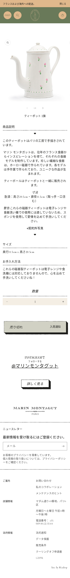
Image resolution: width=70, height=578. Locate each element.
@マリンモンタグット (35, 365)
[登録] (63, 446)
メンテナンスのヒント (49, 493)
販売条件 (41, 545)
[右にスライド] (43, 108)
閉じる (63, 4)
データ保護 (42, 539)
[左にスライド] (27, 108)
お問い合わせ (44, 480)
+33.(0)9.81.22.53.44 (45, 522)
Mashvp (63, 567)
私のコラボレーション (49, 487)
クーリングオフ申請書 (49, 551)
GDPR (39, 558)
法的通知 (41, 532)
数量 (35, 291)
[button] (7, 15)
